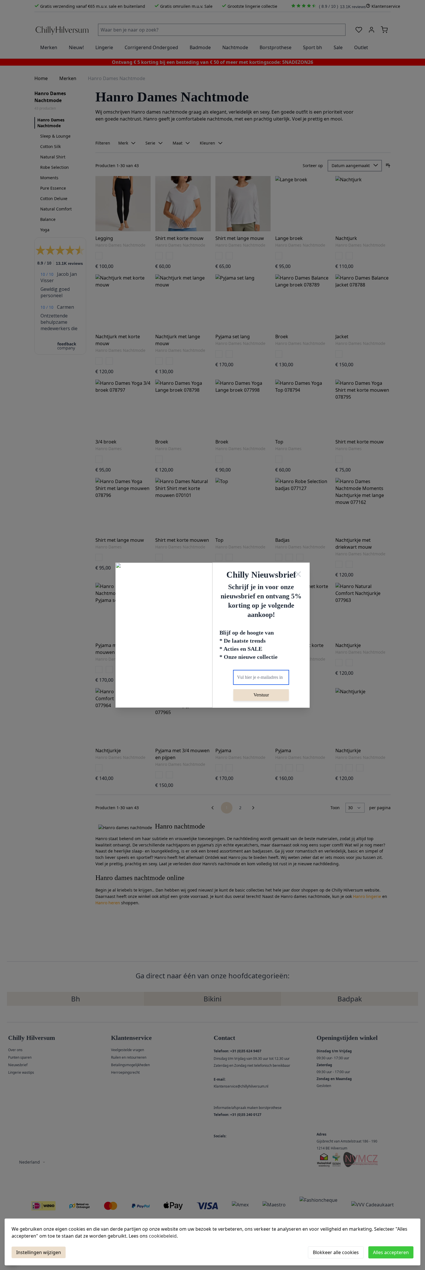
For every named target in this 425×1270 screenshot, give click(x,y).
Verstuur (261, 694)
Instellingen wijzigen (38, 1252)
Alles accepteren (391, 1252)
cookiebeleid (163, 1236)
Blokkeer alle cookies (336, 1252)
